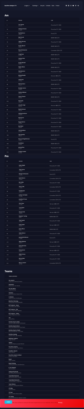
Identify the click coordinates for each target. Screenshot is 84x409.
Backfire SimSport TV (10, 5)
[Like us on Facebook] (66, 5)
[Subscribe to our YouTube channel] (73, 5)
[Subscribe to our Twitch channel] (76, 5)
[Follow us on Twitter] (68, 5)
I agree (8, 402)
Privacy (60, 402)
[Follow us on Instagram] (71, 5)
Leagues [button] (26, 5)
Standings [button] (34, 5)
